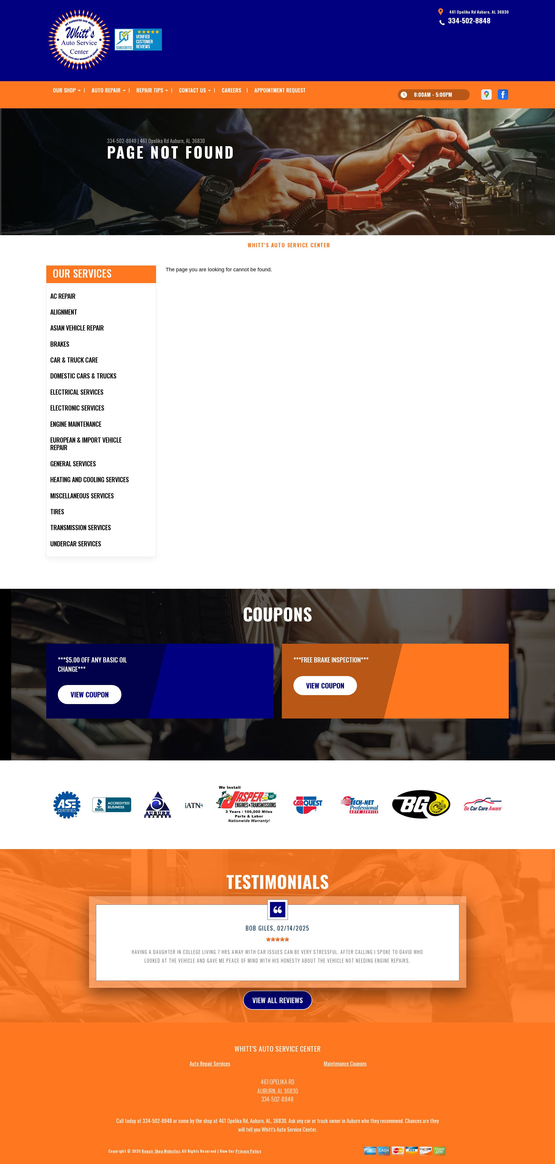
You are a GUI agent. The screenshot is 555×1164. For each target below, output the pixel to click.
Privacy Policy (248, 1151)
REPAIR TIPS (149, 90)
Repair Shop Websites (161, 1151)
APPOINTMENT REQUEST (280, 90)
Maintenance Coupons (345, 1063)
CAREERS (231, 90)
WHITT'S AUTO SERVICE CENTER (289, 245)
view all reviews (277, 1000)
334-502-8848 (469, 20)
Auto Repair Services (210, 1063)
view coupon (90, 694)
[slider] (277, 939)
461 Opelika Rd (154, 140)
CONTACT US (192, 90)
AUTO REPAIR (106, 90)
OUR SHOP (64, 90)
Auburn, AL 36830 (187, 140)
